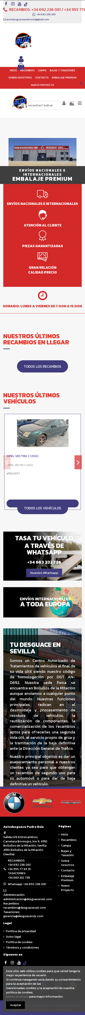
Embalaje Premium (67, 878)
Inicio (64, 834)
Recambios (68, 840)
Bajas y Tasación (67, 853)
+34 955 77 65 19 (19, 869)
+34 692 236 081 (46, 9)
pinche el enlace (17, 996)
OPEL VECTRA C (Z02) (22, 456)
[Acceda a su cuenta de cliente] (21, 59)
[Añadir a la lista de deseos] (77, 420)
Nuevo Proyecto (67, 888)
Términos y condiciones (22, 947)
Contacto (68, 870)
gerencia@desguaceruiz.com (23, 916)
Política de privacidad (21, 931)
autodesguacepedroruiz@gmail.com (27, 19)
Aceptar (15, 1005)
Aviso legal (13, 937)
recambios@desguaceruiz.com (24, 907)
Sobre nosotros (67, 863)
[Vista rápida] (77, 428)
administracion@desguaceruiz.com (27, 899)
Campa (66, 845)
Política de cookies (19, 942)
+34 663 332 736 (19, 877)
